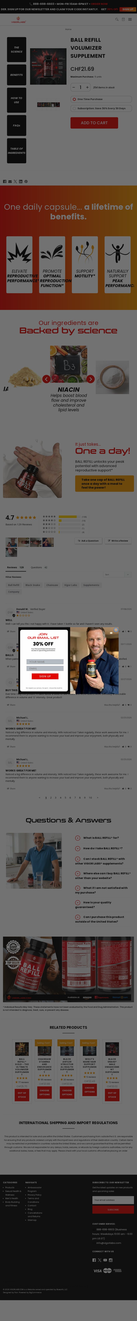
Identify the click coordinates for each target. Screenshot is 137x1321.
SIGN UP (45, 676)
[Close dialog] (116, 630)
